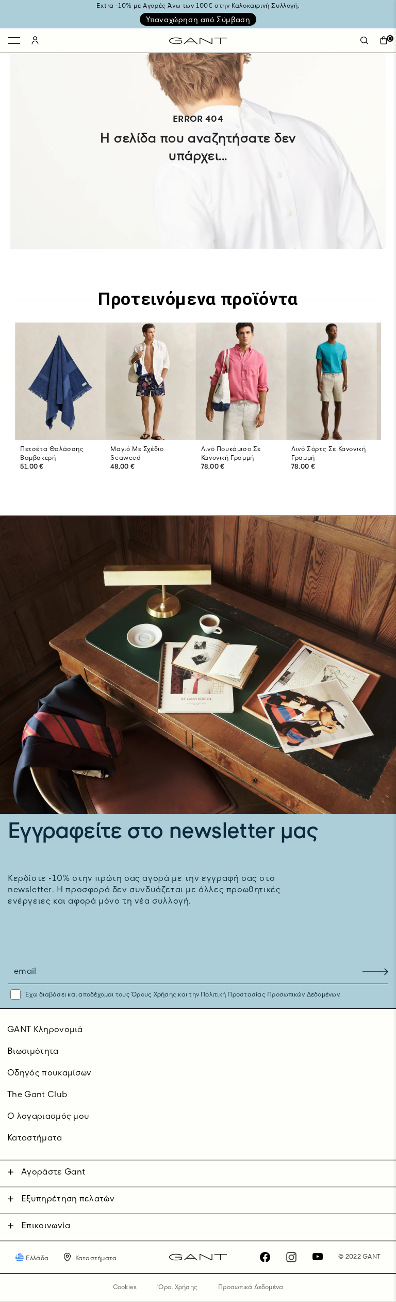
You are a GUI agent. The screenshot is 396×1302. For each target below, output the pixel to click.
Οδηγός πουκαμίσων (49, 1073)
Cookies (125, 1287)
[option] (60, 407)
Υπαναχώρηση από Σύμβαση (198, 20)
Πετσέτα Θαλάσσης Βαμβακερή (52, 453)
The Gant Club (37, 1095)
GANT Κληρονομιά (45, 1030)
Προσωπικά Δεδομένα (250, 1287)
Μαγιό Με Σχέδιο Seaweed (136, 453)
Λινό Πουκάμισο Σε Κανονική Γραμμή (231, 453)
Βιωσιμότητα (33, 1052)
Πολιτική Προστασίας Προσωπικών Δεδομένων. (270, 995)
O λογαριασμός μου (48, 1117)
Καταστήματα (34, 1138)
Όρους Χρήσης (153, 995)
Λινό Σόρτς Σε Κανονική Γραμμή (328, 453)
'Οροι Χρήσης (177, 1287)
